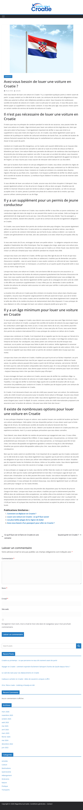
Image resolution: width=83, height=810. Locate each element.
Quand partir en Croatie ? (68, 535)
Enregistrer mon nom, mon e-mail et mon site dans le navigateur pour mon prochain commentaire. (36, 625)
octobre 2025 (6, 719)
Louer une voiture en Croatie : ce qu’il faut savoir (28, 517)
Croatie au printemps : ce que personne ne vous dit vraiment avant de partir (29, 660)
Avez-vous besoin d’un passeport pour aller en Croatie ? (31, 523)
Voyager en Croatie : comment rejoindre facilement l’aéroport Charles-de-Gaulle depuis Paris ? (36, 667)
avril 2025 (5, 730)
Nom (4, 588)
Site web (5, 609)
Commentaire (8, 558)
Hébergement (7, 775)
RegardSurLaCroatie (22, 804)
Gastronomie (6, 772)
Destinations (6, 768)
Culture (4, 765)
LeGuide (18, 91)
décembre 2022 (7, 744)
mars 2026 (5, 712)
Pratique (5, 786)
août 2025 (5, 722)
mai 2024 (5, 740)
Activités (5, 761)
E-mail (5, 598)
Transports (8, 76)
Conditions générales (37, 804)
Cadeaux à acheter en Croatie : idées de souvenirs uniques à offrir (26, 679)
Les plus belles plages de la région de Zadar (25, 520)
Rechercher (78, 646)
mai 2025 (5, 726)
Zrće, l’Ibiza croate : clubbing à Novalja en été (18, 685)
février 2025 (6, 737)
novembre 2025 (7, 715)
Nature (4, 783)
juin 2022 (5, 747)
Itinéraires (5, 779)
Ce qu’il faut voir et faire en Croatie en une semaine (21, 536)
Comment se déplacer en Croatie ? (21, 513)
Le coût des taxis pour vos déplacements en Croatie (20, 673)
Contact (49, 804)
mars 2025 (5, 733)
